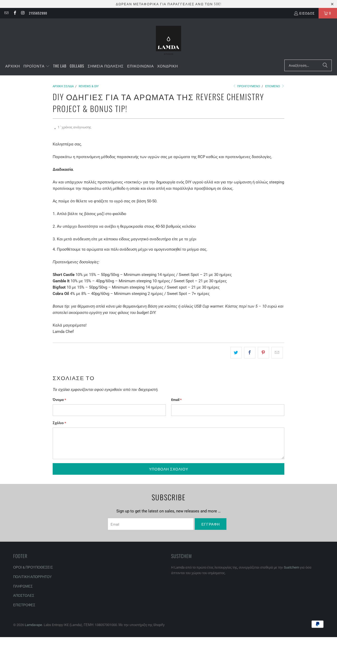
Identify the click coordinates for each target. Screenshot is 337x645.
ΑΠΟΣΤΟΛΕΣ (23, 596)
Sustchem (291, 567)
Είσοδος (307, 13)
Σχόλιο (59, 423)
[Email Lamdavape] (6, 13)
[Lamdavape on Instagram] (23, 13)
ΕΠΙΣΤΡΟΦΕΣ (24, 605)
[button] (36, 66)
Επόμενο (273, 86)
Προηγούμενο (248, 86)
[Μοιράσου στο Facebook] (249, 352)
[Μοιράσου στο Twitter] (236, 352)
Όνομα (59, 400)
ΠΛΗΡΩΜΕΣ (23, 586)
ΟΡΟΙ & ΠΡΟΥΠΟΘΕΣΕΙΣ (33, 567)
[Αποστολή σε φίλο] (277, 352)
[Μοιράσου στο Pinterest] (263, 352)
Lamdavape (33, 625)
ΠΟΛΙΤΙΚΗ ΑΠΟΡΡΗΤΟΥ (32, 577)
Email (176, 400)
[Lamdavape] (168, 40)
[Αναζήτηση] (325, 65)
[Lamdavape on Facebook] (14, 13)
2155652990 (38, 13)
